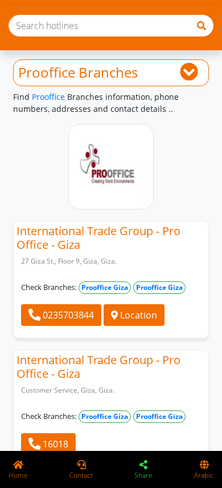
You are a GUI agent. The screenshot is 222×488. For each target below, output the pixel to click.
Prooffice (48, 96)
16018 (54, 444)
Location (137, 315)
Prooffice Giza (104, 287)
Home (18, 475)
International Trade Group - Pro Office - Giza (98, 237)
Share (143, 475)
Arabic (203, 475)
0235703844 (67, 315)
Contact (81, 475)
